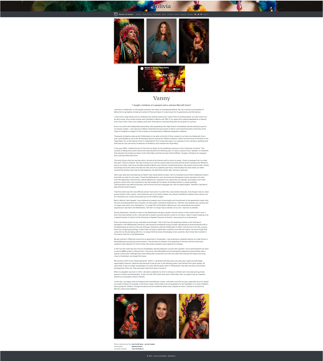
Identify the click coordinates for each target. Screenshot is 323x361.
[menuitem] (138, 14)
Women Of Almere (126, 14)
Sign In (206, 14)
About (177, 14)
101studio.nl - (172, 356)
